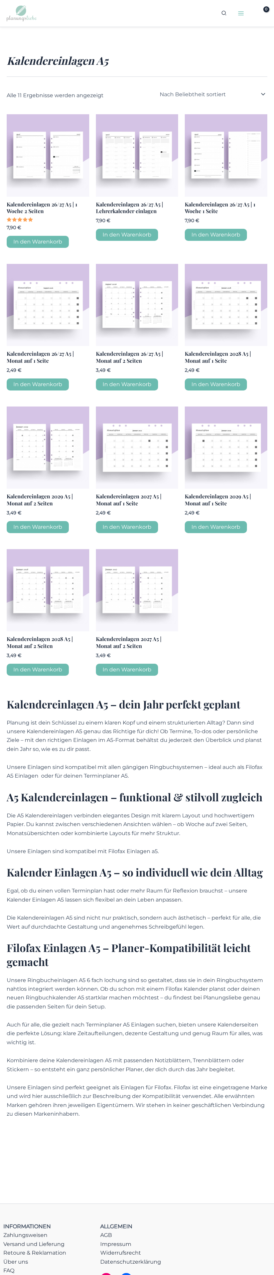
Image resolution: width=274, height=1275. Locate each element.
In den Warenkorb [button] (37, 241)
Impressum (115, 1244)
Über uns (15, 1262)
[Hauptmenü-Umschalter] (241, 13)
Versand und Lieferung (33, 1244)
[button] (224, 14)
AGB (106, 1235)
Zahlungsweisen (25, 1235)
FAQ (8, 1270)
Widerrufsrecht (120, 1253)
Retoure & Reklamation (34, 1253)
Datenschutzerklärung (130, 1262)
